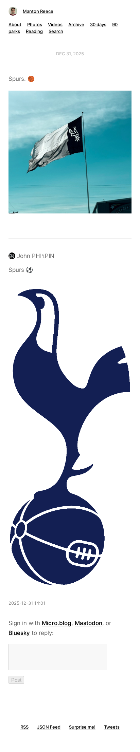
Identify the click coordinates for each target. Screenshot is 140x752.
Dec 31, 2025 (70, 53)
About (14, 24)
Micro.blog (56, 623)
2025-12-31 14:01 (26, 603)
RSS (24, 727)
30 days (98, 24)
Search (56, 31)
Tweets (112, 727)
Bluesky (19, 632)
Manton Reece (38, 11)
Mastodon (88, 623)
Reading (34, 31)
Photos (34, 24)
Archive (76, 24)
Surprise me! (82, 727)
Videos (55, 24)
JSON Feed (48, 727)
